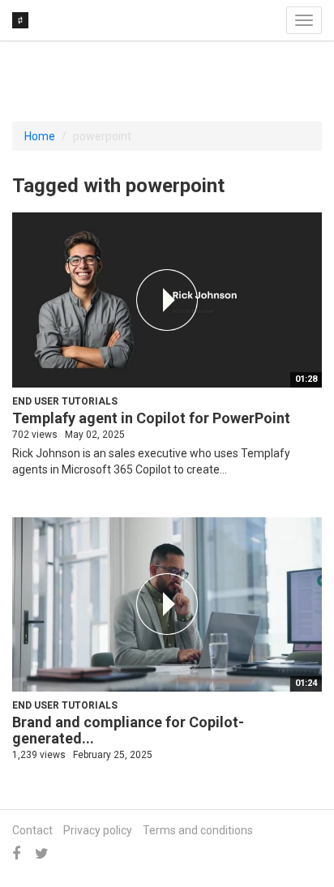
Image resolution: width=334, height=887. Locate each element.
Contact (32, 830)
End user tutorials (65, 401)
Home (39, 136)
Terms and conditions (198, 830)
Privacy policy (97, 830)
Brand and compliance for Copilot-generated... (128, 730)
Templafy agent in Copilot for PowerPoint (151, 417)
